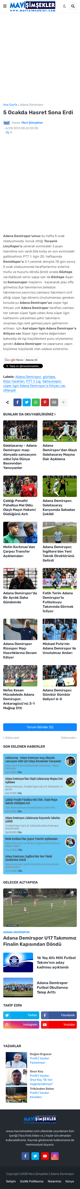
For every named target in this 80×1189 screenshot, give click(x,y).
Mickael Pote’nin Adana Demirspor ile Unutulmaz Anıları (59, 648)
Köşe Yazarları (13, 381)
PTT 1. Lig (33, 381)
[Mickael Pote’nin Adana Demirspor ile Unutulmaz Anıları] (60, 629)
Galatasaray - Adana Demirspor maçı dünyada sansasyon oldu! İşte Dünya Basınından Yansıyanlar (20, 456)
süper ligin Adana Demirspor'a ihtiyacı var (34, 386)
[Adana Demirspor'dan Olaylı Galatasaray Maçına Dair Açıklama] (60, 431)
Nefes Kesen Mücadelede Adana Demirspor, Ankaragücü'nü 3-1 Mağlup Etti (19, 699)
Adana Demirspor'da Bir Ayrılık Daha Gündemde (20, 597)
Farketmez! (37, 1062)
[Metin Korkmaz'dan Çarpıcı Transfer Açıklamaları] (20, 532)
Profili (34, 1058)
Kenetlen (36, 1097)
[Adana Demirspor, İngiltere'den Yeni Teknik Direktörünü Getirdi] (60, 532)
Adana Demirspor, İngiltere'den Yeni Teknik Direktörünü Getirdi (58, 553)
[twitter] (35, 1156)
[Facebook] (17, 402)
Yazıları (44, 1058)
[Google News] (21, 362)
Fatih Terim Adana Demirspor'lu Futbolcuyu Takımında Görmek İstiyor (58, 602)
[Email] (54, 402)
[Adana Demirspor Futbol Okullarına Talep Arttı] (18, 987)
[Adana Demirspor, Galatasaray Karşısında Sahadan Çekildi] (60, 486)
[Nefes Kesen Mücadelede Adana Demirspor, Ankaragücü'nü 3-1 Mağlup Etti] (20, 675)
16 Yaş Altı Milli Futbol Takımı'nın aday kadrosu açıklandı (56, 962)
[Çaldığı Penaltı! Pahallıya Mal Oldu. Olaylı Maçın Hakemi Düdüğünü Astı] (20, 486)
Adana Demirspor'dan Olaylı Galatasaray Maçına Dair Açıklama (60, 452)
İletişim (11, 1181)
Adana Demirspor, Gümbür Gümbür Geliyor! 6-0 (57, 694)
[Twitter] (27, 402)
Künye (69, 1181)
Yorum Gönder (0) (40, 727)
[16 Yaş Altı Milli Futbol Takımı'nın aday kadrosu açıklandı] (18, 962)
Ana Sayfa (10, 104)
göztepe (49, 377)
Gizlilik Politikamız (32, 1181)
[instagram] (55, 1156)
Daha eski (68, 737)
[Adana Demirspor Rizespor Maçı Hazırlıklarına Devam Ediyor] (20, 629)
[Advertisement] (40, 58)
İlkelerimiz (54, 1181)
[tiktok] (21, 1034)
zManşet (9, 390)
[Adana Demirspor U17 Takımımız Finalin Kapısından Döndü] (40, 907)
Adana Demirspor (31, 104)
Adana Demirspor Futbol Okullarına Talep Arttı (52, 987)
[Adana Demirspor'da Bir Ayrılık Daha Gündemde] (20, 578)
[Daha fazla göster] (63, 402)
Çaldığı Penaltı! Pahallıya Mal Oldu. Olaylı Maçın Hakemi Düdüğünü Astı (19, 507)
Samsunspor (51, 381)
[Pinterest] (45, 402)
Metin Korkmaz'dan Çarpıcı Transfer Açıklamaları (19, 551)
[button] (5, 6)
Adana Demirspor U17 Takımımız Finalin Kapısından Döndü (39, 941)
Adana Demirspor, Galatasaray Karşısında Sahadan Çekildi (59, 507)
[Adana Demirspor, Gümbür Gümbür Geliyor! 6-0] (60, 675)
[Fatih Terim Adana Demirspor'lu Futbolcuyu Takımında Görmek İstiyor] (60, 578)
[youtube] (45, 1156)
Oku (20, 772)
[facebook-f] (25, 1156)
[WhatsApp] (36, 402)
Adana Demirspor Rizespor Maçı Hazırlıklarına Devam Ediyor (20, 650)
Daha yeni (12, 737)
